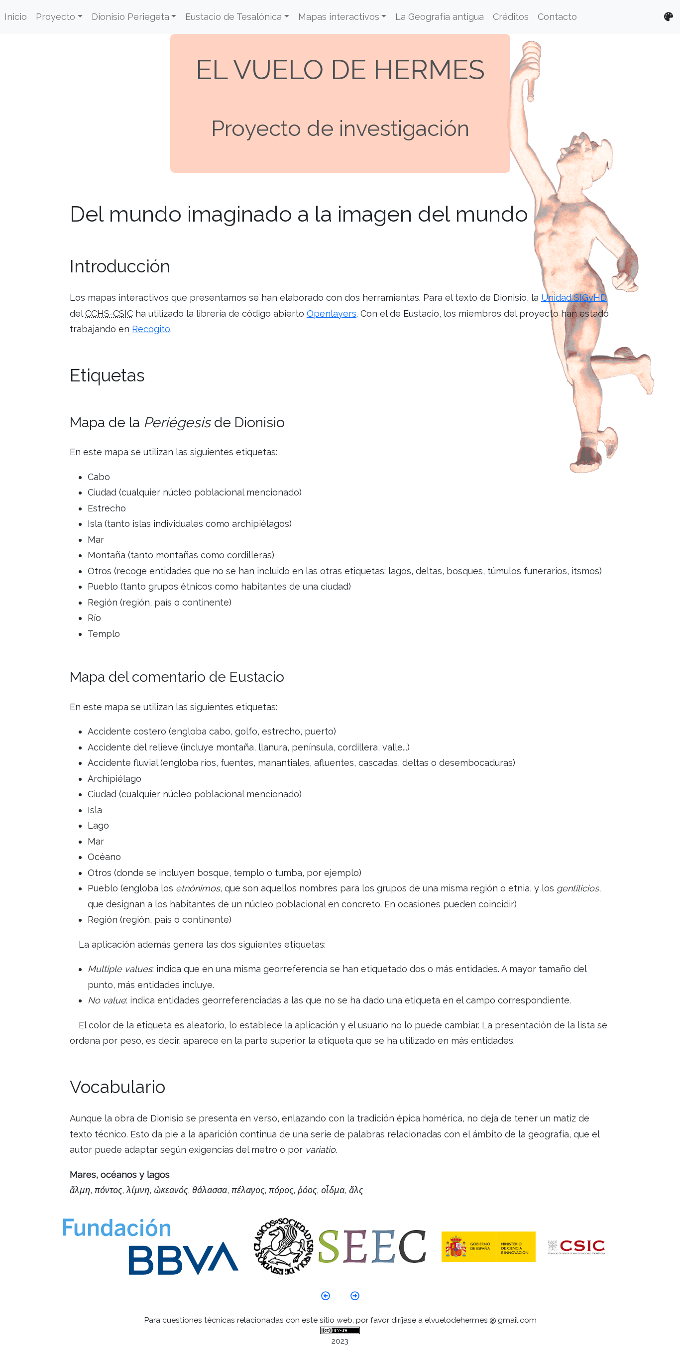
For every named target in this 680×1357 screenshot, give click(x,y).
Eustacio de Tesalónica (233, 16)
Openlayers (331, 313)
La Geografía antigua (439, 16)
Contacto (557, 16)
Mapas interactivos (338, 16)
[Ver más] (325, 1288)
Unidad (574, 297)
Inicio (15, 16)
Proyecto (55, 16)
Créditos (511, 16)
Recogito (151, 329)
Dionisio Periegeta (130, 16)
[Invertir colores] (668, 17)
